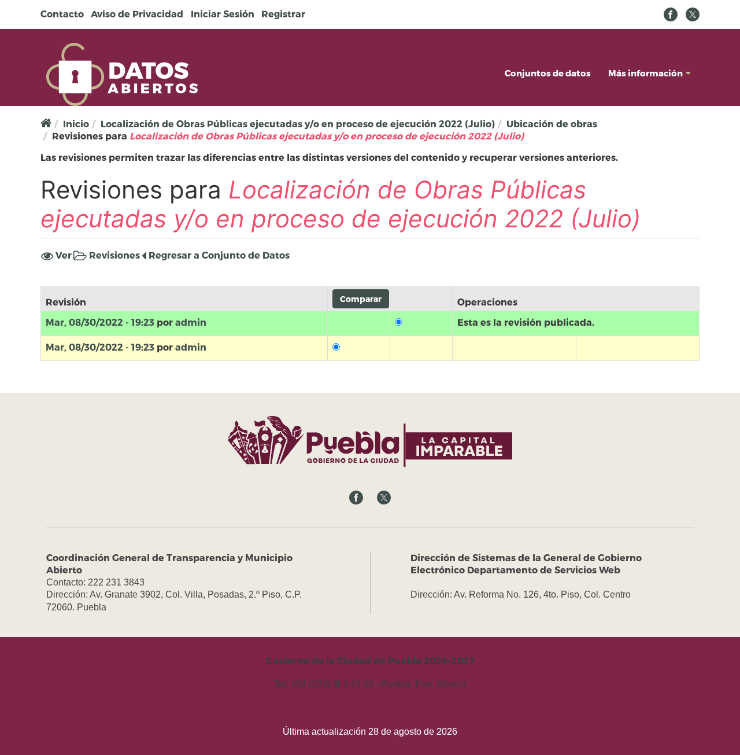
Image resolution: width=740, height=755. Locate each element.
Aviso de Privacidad (137, 13)
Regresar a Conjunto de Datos (218, 254)
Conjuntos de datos (548, 73)
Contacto (62, 13)
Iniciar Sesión (222, 13)
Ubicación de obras (551, 123)
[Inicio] (122, 73)
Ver (62, 254)
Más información (645, 73)
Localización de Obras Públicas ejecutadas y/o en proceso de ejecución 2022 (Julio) (298, 123)
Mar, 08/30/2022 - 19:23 (100, 321)
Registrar (283, 13)
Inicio (76, 123)
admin (190, 321)
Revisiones (113, 255)
